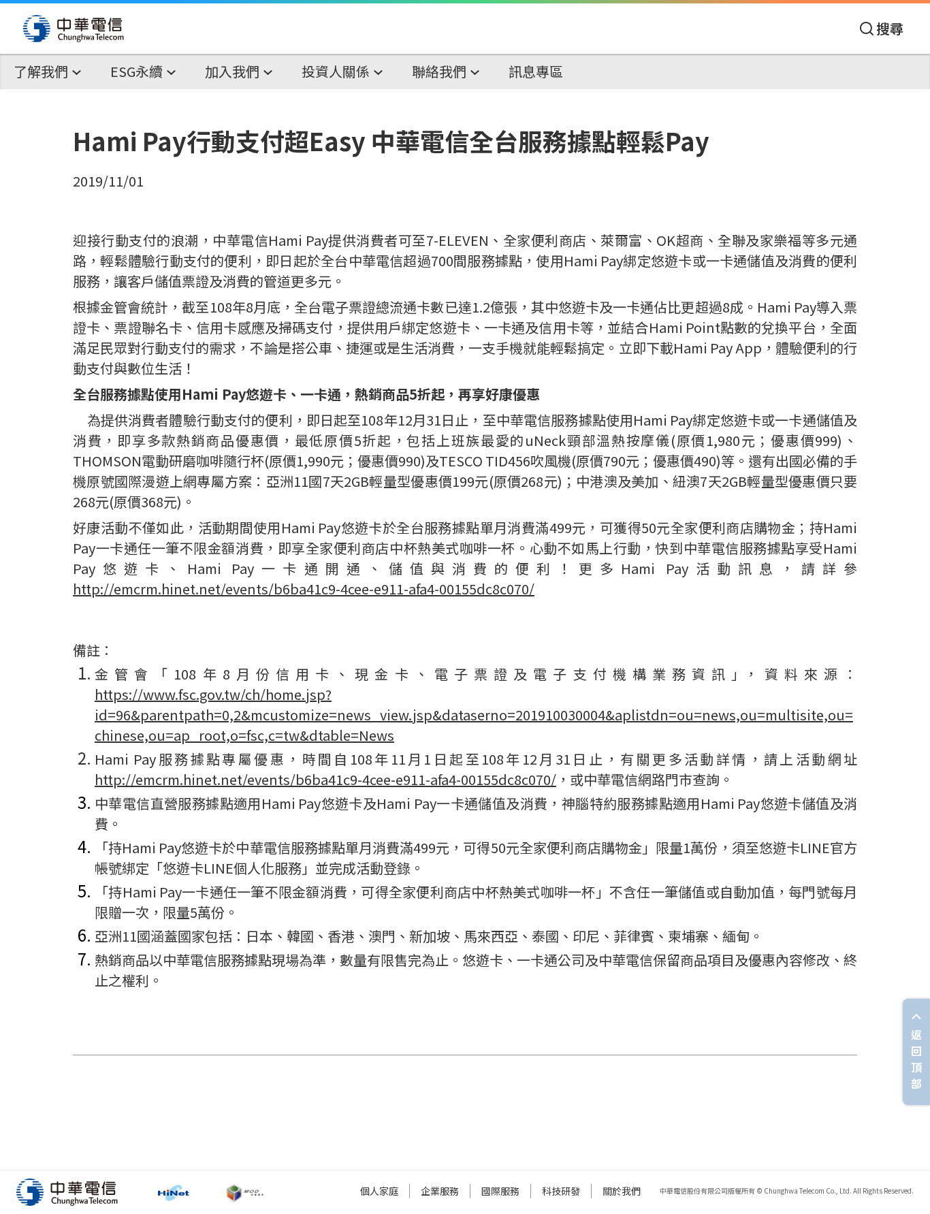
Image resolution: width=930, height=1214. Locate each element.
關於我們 (622, 1191)
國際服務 (500, 1191)
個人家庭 (379, 1191)
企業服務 (440, 1191)
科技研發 (561, 1191)
